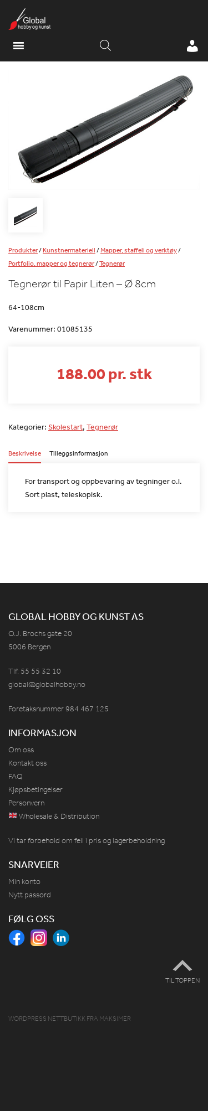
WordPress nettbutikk (46, 1018)
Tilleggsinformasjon (78, 454)
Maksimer (115, 1018)
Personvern (26, 803)
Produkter (23, 250)
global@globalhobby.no (46, 684)
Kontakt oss (27, 763)
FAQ (15, 776)
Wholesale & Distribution (58, 816)
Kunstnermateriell (69, 250)
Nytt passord (29, 895)
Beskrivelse (24, 454)
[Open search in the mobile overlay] (105, 46)
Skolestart (65, 427)
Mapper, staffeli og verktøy (138, 250)
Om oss (21, 750)
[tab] (24, 456)
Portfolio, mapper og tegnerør (51, 263)
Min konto (24, 881)
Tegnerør (112, 263)
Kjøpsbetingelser (35, 789)
